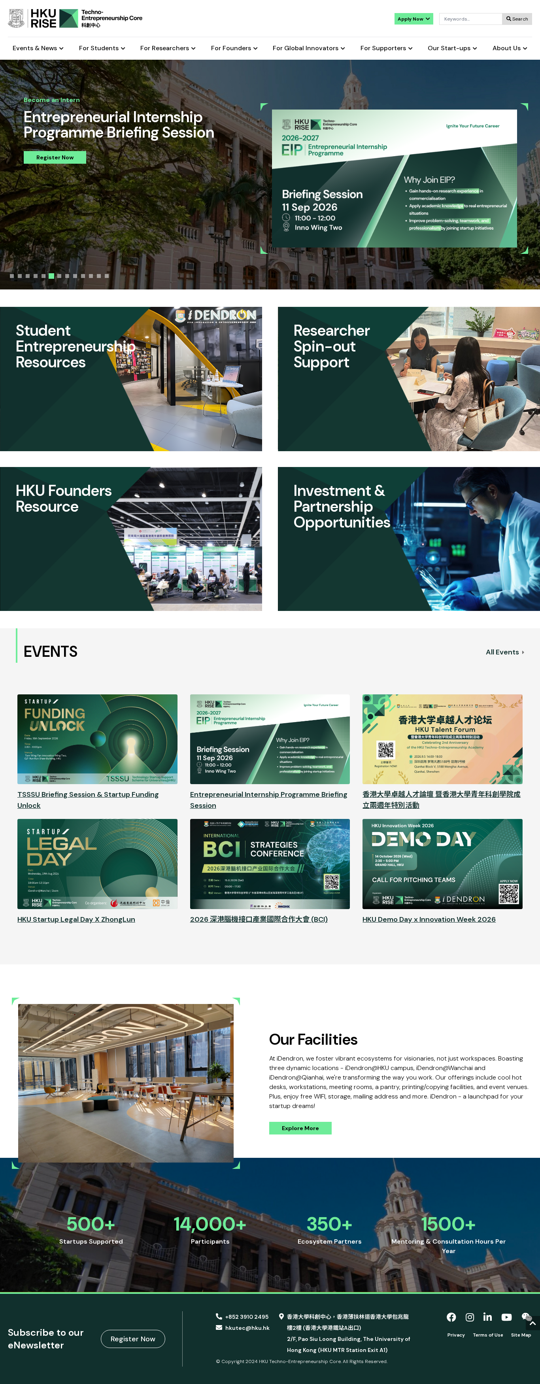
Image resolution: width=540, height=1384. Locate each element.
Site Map (521, 1335)
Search (519, 19)
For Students (99, 48)
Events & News (35, 48)
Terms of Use (488, 1335)
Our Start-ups (449, 48)
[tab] (12, 276)
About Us (507, 48)
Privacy (456, 1335)
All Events (503, 652)
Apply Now (411, 19)
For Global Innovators (305, 48)
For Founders (231, 48)
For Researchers (164, 48)
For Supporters (383, 48)
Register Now (55, 157)
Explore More (300, 1128)
